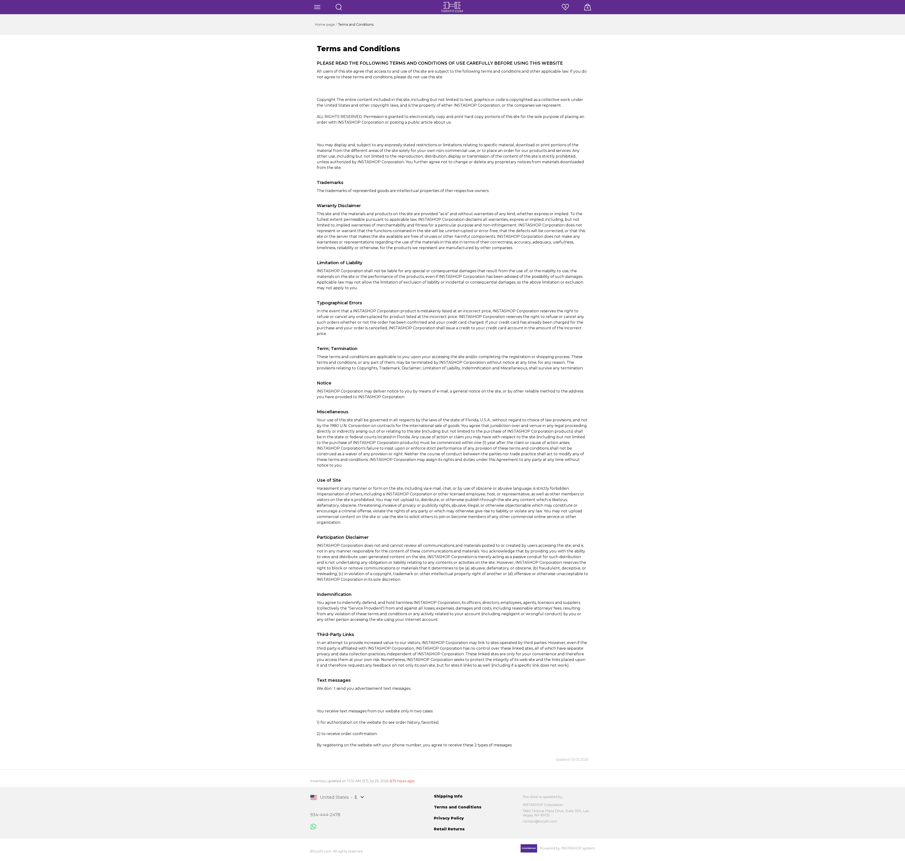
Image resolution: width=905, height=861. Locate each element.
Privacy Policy (449, 818)
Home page (325, 24)
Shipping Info (448, 796)
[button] (317, 7)
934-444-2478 (325, 814)
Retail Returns (449, 829)
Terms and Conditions (457, 807)
